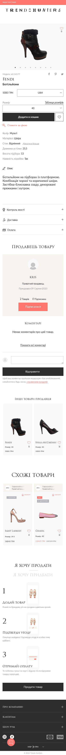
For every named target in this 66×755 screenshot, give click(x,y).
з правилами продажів (37, 382)
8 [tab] (50, 67)
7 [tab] (45, 67)
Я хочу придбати (33, 575)
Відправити (32, 371)
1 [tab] (15, 67)
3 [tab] (25, 67)
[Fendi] (33, 44)
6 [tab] (40, 67)
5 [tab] (35, 67)
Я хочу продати (33, 566)
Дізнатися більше (31, 144)
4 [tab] (30, 67)
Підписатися (33, 306)
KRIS (33, 277)
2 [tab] (20, 67)
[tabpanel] (33, 44)
